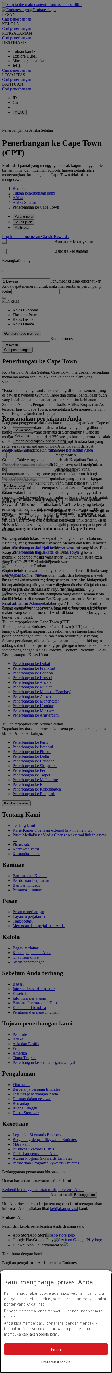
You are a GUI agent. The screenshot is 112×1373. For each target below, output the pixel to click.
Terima (56, 1349)
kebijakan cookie (35, 1334)
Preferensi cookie (56, 1361)
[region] (56, 1321)
